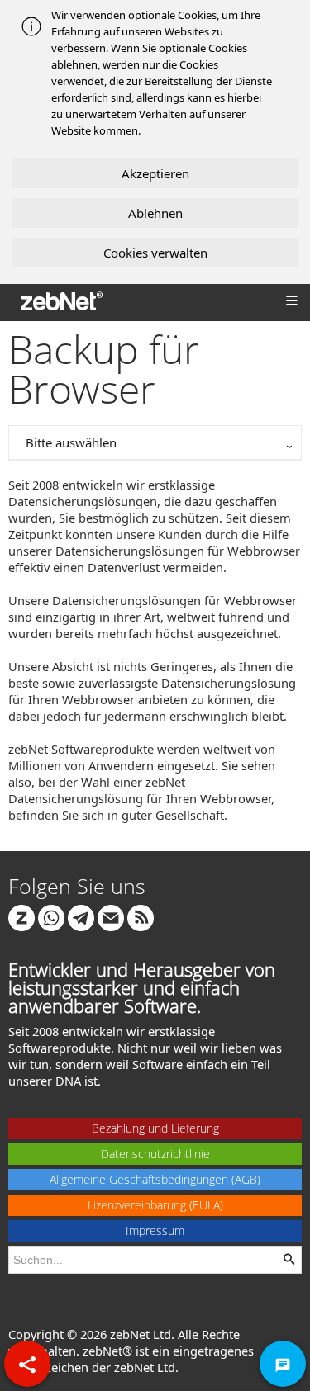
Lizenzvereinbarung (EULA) (155, 1205)
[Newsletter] (111, 917)
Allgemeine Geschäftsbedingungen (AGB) (155, 1179)
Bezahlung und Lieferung (155, 1128)
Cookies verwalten (155, 252)
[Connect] (21, 917)
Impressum (155, 1230)
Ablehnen (155, 213)
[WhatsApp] (51, 917)
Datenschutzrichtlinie (155, 1154)
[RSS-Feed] (140, 917)
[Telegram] (81, 917)
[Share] (27, 1364)
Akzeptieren (155, 173)
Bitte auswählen (71, 442)
